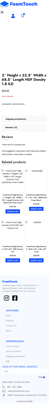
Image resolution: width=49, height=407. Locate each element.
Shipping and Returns (15, 356)
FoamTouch (23, 4)
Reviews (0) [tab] (11, 127)
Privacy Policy (12, 346)
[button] (2, 12)
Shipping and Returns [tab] (15, 119)
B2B (8, 361)
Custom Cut (11, 326)
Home (8, 315)
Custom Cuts (18, 104)
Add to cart (12, 211)
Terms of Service (13, 351)
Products (10, 321)
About (8, 331)
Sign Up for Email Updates (19, 366)
